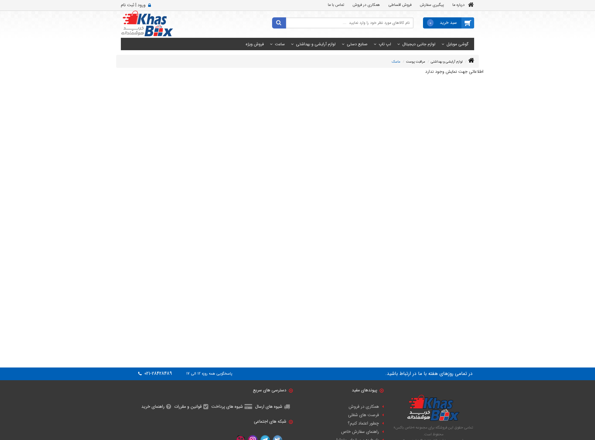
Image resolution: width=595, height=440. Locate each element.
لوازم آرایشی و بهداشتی (316, 44)
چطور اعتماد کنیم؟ (363, 423)
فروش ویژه (255, 44)
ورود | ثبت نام (133, 5)
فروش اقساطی (400, 5)
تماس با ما (336, 5)
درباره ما (458, 5)
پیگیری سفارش (432, 5)
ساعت (280, 44)
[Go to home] (471, 60)
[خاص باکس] (147, 23)
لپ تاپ (385, 44)
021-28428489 (157, 373)
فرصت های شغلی (363, 414)
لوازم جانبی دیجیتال (418, 44)
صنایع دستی (357, 44)
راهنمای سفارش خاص (360, 431)
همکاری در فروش (366, 5)
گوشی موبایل (458, 44)
